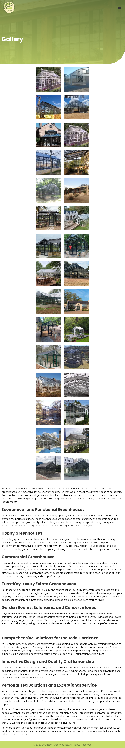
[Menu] (119, 7)
